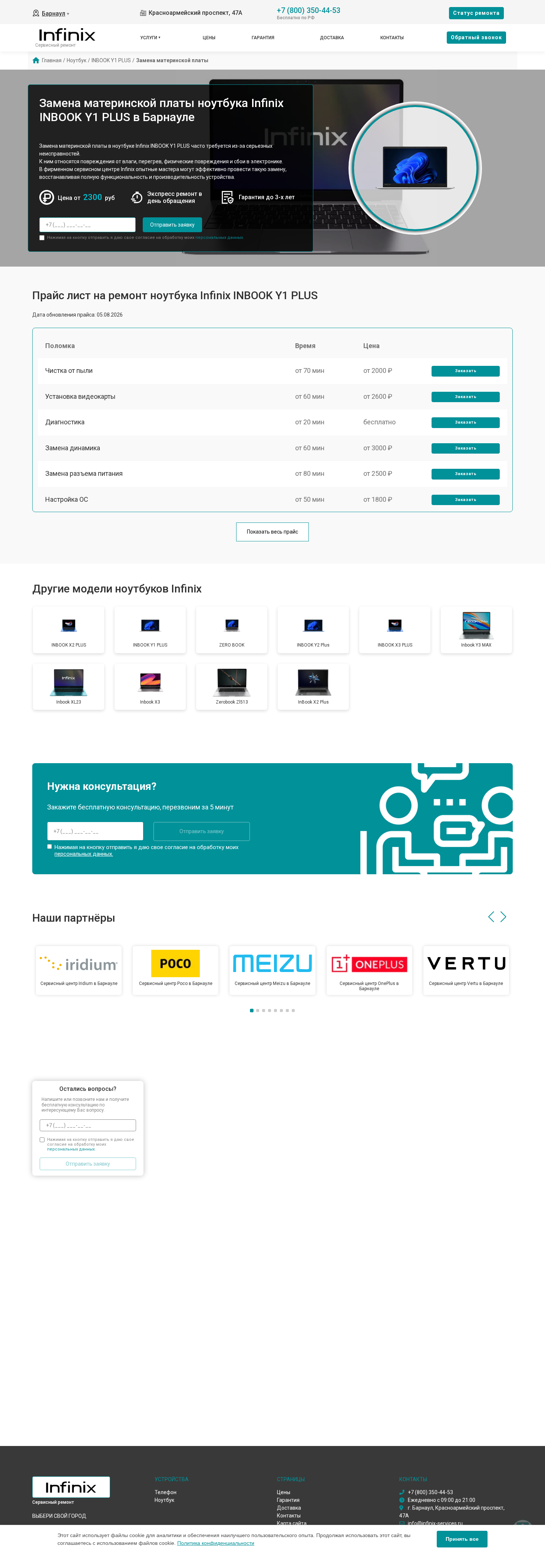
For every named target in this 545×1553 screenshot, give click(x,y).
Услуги (148, 37)
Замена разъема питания (84, 473)
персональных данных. (219, 237)
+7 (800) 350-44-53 (308, 10)
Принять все (462, 1539)
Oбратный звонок (476, 37)
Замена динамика (72, 448)
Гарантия (263, 37)
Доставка (332, 37)
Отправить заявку (172, 225)
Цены (209, 37)
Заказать (466, 370)
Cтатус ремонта (476, 13)
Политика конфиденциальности (215, 1543)
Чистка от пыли (69, 370)
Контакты (392, 37)
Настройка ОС (66, 499)
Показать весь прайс (272, 532)
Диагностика (65, 422)
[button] (491, 917)
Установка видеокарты (80, 396)
